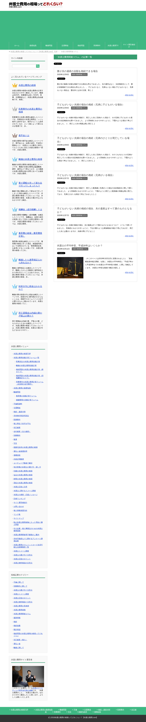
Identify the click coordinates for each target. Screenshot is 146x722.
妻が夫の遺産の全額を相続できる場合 (77, 71)
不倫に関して (19, 582)
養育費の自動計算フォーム (26, 396)
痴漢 (15, 439)
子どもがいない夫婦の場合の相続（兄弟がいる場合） (86, 175)
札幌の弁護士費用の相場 (23, 471)
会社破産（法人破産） (22, 431)
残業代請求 (82, 712)
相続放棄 (17, 626)
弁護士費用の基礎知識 (22, 388)
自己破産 (17, 427)
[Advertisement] (73, 26)
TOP (34, 52)
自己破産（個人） (20, 640)
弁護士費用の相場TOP (22, 354)
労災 (15, 443)
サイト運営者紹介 (129, 46)
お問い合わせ (19, 506)
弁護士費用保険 (20, 610)
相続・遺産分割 (20, 412)
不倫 (75, 710)
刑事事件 (17, 435)
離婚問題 (49, 45)
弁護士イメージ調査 (21, 551)
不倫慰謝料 (18, 404)
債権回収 (17, 455)
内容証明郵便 (19, 459)
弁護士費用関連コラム (79, 74)
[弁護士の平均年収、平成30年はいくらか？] (70, 277)
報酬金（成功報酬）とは (30, 209)
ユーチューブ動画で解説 (23, 463)
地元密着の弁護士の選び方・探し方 (27, 467)
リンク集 (17, 514)
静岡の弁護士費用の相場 (23, 479)
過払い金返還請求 (20, 451)
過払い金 (17, 644)
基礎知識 (32, 45)
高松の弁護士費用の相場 (23, 483)
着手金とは (24, 135)
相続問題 (81, 45)
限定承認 (17, 630)
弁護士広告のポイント (22, 559)
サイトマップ (19, 518)
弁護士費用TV (113, 45)
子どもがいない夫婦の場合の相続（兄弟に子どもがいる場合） (90, 104)
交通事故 (65, 45)
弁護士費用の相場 (27, 85)
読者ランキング (20, 499)
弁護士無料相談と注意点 (23, 602)
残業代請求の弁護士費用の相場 (26, 447)
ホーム (16, 45)
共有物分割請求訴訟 (21, 416)
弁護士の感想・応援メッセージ (26, 495)
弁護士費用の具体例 (21, 606)
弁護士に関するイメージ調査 (25, 491)
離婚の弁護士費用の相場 (30, 159)
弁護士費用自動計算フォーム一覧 (26, 358)
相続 (15, 622)
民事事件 (97, 45)
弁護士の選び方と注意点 (23, 555)
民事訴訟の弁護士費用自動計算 (28, 361)
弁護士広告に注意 (20, 487)
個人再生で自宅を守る (22, 424)
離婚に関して (19, 648)
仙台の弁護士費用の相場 (23, 475)
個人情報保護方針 (20, 510)
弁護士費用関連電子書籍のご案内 (26, 535)
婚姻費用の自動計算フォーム (27, 400)
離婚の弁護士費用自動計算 (26, 365)
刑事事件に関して (20, 586)
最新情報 (17, 618)
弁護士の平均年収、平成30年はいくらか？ (80, 245)
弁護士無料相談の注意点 (23, 563)
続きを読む (129, 95)
